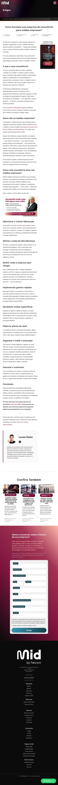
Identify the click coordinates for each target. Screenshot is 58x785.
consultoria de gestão (13, 107)
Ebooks (29, 733)
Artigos (10, 19)
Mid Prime (29, 693)
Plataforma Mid (29, 695)
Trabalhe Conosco (29, 762)
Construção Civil (29, 715)
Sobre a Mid (29, 746)
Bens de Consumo (29, 713)
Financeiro (29, 717)
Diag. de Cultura (29, 704)
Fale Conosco (29, 760)
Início (6, 19)
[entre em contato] (20, 206)
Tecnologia (29, 722)
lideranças (22, 225)
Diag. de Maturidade (29, 702)
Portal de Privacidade (29, 756)
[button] (47, 57)
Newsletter (29, 738)
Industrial (29, 720)
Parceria (29, 767)
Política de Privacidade (29, 753)
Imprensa (29, 764)
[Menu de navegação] (55, 3)
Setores (29, 710)
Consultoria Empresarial (7, 35)
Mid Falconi (24, 776)
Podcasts (29, 735)
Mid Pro (29, 686)
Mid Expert (29, 691)
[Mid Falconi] (5, 2)
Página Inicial (29, 744)
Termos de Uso (29, 751)
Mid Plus (29, 688)
